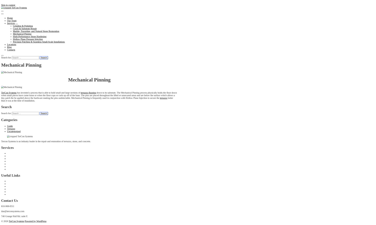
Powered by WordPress (35, 221)
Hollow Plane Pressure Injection (28, 39)
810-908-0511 (7, 206)
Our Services (13, 191)
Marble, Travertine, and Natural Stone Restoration (36, 31)
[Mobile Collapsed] (16, 24)
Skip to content (8, 5)
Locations (11, 44)
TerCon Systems (8, 92)
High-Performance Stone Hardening (29, 36)
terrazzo (163, 98)
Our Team (11, 20)
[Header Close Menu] (2, 13)
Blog (9, 47)
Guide (10, 126)
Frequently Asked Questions (20, 183)
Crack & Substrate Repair (25, 28)
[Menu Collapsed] (2, 11)
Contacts (11, 50)
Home (10, 18)
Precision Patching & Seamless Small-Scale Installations (39, 42)
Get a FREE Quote (16, 181)
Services (11, 23)
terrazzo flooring (88, 92)
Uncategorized (14, 131)
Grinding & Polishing (23, 26)
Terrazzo (11, 129)
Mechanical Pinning (22, 34)
